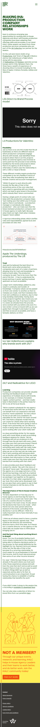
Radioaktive (9, 62)
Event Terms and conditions (10, 712)
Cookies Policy (7, 709)
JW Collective (16, 48)
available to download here (24, 587)
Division (21, 62)
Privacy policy (6, 703)
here (29, 593)
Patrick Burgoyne (7, 695)
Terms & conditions (8, 706)
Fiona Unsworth (7, 698)
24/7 (25, 58)
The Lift (26, 56)
